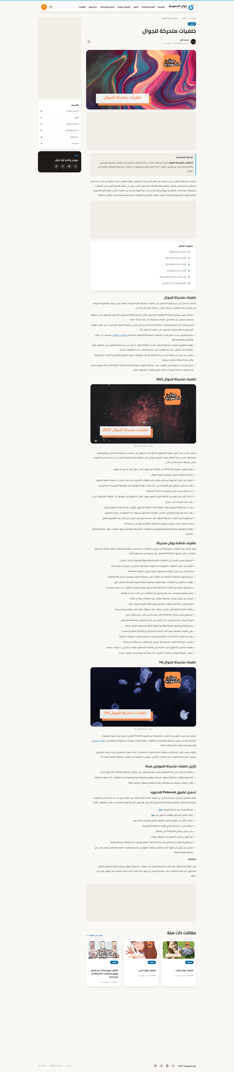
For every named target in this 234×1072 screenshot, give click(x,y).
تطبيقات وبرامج (123, 7)
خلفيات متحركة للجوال (180, 251)
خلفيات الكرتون (98, 741)
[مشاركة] (89, 41)
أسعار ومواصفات (107, 7)
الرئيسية (161, 7)
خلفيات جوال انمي (147, 970)
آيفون (135, 7)
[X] (75, 166)
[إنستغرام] (69, 166)
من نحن (69, 1066)
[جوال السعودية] (181, 7)
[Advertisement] (141, 131)
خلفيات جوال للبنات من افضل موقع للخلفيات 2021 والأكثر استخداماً (104, 973)
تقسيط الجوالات (148, 7)
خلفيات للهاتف (119, 335)
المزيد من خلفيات (96, 935)
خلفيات (183, 18)
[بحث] (50, 7)
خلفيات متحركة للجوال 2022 (177, 257)
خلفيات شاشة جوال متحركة (177, 264)
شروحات (82, 7)
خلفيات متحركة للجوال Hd (178, 270)
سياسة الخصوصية (56, 1066)
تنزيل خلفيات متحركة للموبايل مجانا (175, 276)
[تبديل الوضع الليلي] (44, 7)
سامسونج (93, 7)
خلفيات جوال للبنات (185, 970)
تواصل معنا (42, 1066)
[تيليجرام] (56, 166)
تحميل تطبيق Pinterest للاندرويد (176, 283)
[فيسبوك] (62, 166)
